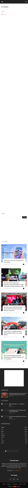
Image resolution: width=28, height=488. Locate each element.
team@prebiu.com (17, 470)
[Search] (26, 2)
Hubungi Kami (15, 484)
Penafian (20, 484)
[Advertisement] (14, 229)
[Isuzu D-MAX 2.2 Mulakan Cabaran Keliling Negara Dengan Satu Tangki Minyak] (14, 326)
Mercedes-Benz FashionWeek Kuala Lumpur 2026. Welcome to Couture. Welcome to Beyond (13, 308)
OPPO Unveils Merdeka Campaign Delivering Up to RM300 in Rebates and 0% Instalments (14, 357)
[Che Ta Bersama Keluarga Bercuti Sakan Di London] (4, 418)
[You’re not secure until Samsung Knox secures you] (14, 253)
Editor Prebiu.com (7, 264)
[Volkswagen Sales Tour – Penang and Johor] (4, 405)
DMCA (24, 484)
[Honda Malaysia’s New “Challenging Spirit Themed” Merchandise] (4, 412)
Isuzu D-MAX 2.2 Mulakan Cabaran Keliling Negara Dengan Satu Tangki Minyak (13, 333)
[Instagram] (14, 479)
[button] (2, 2)
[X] (17, 479)
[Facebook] (10, 479)
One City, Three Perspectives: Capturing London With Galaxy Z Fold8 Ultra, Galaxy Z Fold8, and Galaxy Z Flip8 (14, 284)
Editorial (4, 484)
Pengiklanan (9, 484)
